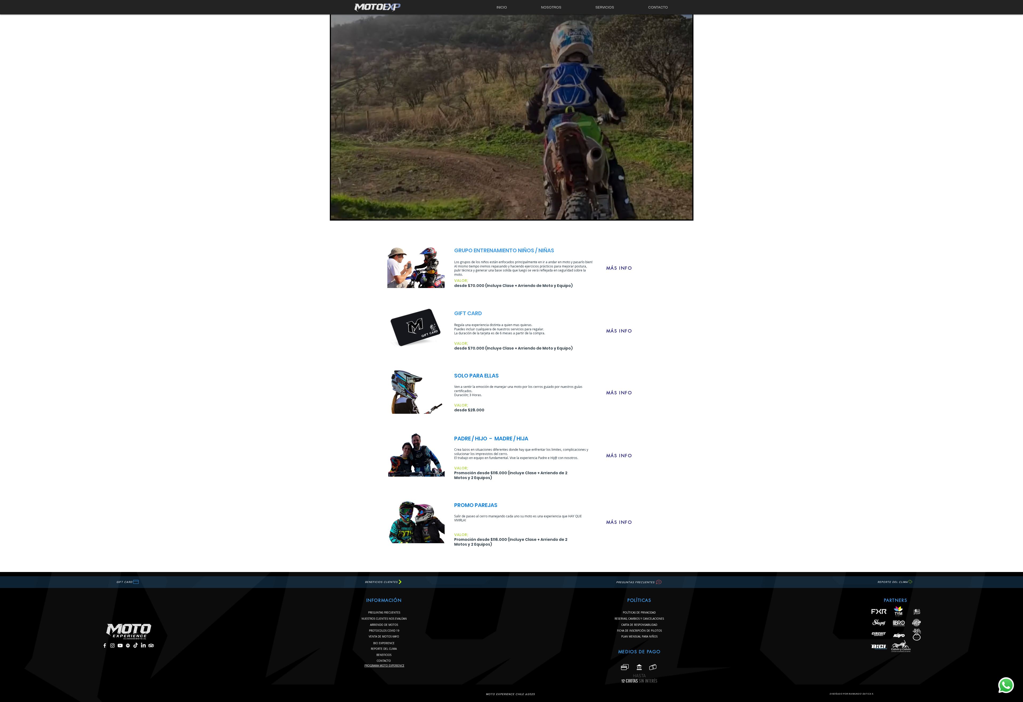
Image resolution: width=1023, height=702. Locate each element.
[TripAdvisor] (151, 645)
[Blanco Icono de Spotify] (128, 645)
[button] (604, 7)
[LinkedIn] (143, 645)
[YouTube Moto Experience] (120, 645)
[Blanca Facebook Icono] (105, 645)
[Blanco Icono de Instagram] (112, 645)
